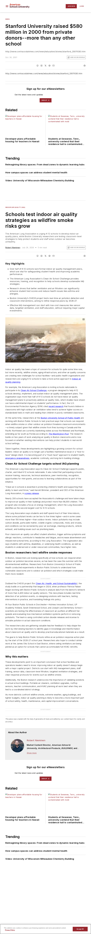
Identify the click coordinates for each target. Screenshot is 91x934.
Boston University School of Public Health (60, 418)
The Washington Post (58, 434)
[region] (45, 929)
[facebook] (37, 65)
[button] (7, 6)
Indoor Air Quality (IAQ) (15, 207)
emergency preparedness (17, 458)
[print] (84, 65)
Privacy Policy (10, 930)
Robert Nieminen (12, 247)
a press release (32, 493)
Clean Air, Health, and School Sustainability (56, 583)
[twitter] (45, 65)
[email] (53, 65)
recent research (56, 406)
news (7, 19)
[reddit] (49, 65)
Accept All (80, 929)
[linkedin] (41, 65)
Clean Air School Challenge (33, 390)
